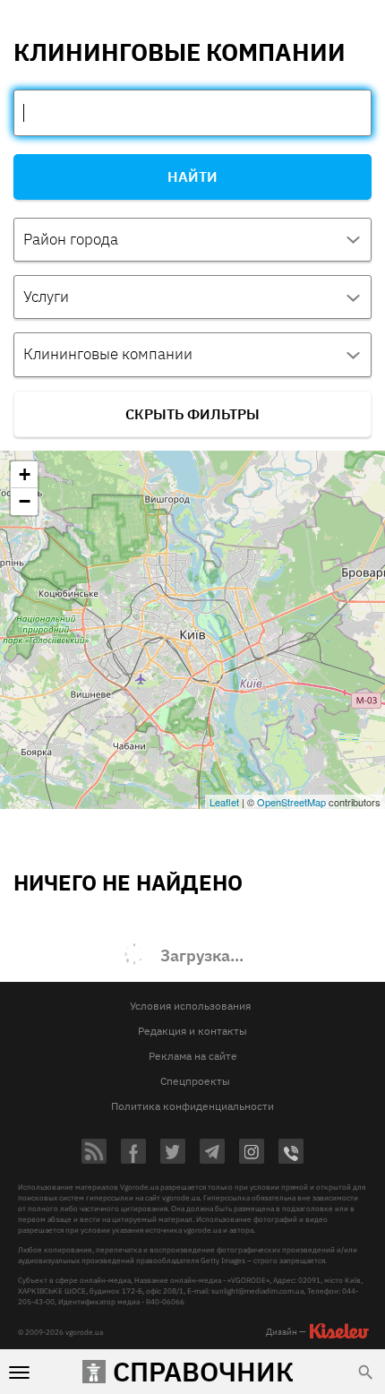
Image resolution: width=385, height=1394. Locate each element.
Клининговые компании (107, 354)
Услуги (46, 296)
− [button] (24, 501)
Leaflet (224, 802)
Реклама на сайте (193, 1056)
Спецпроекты (195, 1081)
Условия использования (190, 1005)
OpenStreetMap (291, 802)
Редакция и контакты (192, 1030)
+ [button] (24, 474)
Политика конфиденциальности (192, 1106)
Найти (192, 176)
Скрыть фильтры (192, 414)
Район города (70, 239)
